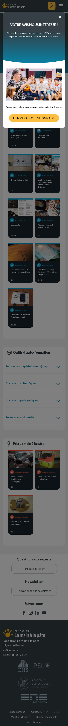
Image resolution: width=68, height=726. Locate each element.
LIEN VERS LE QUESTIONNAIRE (34, 118)
